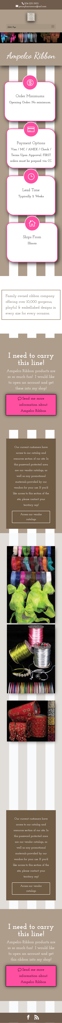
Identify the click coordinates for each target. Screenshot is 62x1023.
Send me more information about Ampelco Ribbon (33, 405)
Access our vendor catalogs (31, 517)
